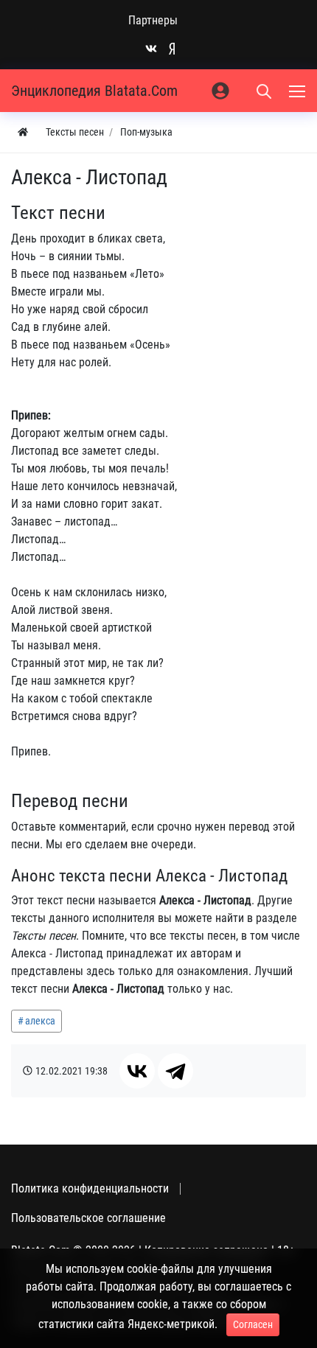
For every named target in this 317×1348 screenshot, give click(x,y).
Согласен (253, 1324)
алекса (40, 1021)
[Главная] (23, 132)
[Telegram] (175, 1071)
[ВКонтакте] (137, 1071)
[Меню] (298, 90)
